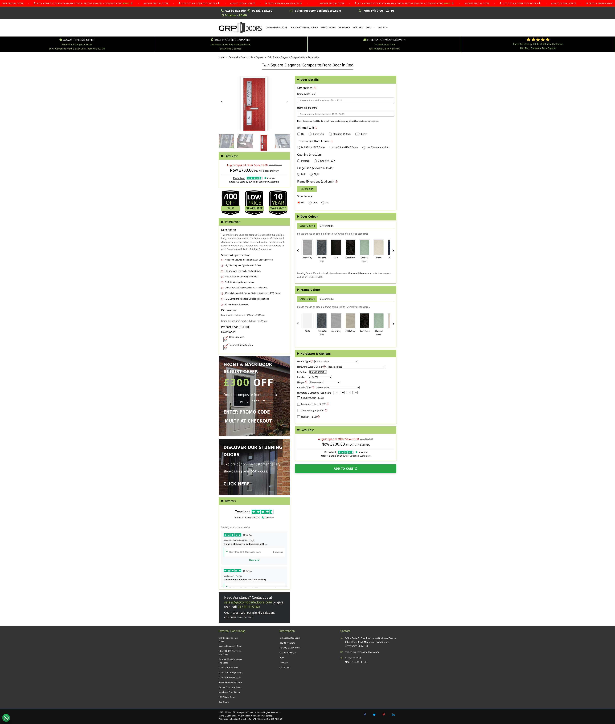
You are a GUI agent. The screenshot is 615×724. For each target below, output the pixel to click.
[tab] (345, 80)
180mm (363, 134)
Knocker (301, 377)
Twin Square (257, 57)
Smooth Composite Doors (230, 682)
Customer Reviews (288, 652)
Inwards (305, 160)
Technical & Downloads (289, 638)
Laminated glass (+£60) (313, 404)
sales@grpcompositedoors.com (248, 602)
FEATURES (344, 27)
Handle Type (303, 361)
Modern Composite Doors (230, 646)
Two (327, 202)
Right (316, 174)
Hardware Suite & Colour (310, 367)
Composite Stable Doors (230, 677)
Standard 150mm (342, 134)
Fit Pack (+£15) (309, 416)
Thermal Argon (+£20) (312, 410)
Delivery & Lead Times (289, 648)
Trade (281, 657)
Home (222, 57)
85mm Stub (318, 134)
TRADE (381, 27)
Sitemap (268, 716)
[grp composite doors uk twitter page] (374, 715)
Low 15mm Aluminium (377, 147)
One (315, 202)
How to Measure (287, 643)
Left (303, 174)
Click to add (307, 188)
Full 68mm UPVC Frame (313, 147)
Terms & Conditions (227, 716)
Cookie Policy (257, 716)
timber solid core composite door (365, 273)
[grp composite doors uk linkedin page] (393, 715)
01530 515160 (249, 607)
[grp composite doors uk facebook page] (365, 715)
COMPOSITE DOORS (276, 27)
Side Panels (224, 702)
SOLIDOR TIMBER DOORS (304, 27)
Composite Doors (238, 57)
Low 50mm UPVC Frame (346, 147)
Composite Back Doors (229, 667)
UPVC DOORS (328, 27)
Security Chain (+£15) (312, 398)
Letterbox (302, 372)
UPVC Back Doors (227, 697)
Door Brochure (236, 337)
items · (236, 15)
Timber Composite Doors (230, 687)
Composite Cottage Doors (230, 672)
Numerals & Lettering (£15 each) (314, 392)
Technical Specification (241, 345)
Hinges (300, 382)
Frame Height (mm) (307, 107)
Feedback (283, 662)
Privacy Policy (244, 716)
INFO (369, 27)
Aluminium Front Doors (229, 692)
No (302, 134)
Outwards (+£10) (327, 160)
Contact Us (284, 667)
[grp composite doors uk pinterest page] (384, 715)
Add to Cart (344, 468)
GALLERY (358, 27)
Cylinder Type (304, 387)
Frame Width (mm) (306, 94)
